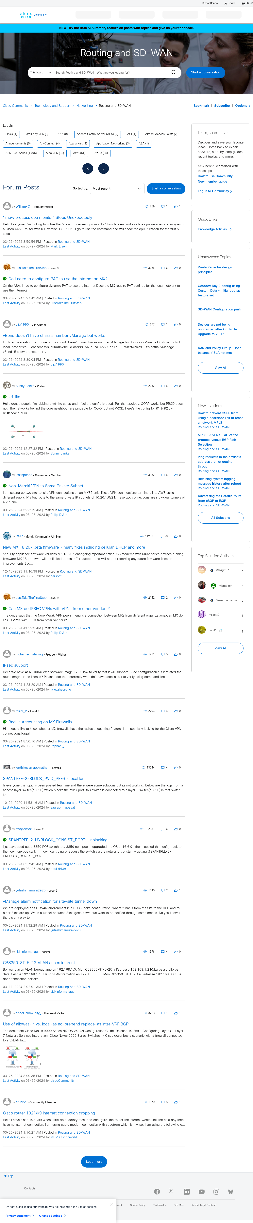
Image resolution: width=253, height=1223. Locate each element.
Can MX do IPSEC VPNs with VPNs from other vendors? (59, 609)
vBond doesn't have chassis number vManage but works (54, 336)
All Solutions (220, 518)
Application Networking (110, 143)
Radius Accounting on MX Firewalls (40, 722)
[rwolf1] (212, 634)
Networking (84, 105)
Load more (94, 1162)
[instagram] (216, 1192)
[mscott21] (211, 619)
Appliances (76, 143)
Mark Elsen (59, 246)
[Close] (111, 1204)
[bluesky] (230, 1191)
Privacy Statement (18, 1215)
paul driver (58, 869)
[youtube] (202, 1192)
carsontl (56, 576)
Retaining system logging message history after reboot (219, 481)
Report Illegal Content (204, 1205)
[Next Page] (103, 168)
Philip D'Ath (59, 515)
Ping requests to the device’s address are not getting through (219, 462)
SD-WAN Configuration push (219, 309)
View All (221, 368)
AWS (76, 153)
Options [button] (241, 105)
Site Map (178, 1205)
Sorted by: (80, 188)
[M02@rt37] (215, 574)
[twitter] (172, 1192)
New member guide (212, 181)
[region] (58, 1211)
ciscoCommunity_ (63, 1080)
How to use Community (215, 176)
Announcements (16, 143)
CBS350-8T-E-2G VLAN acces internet (39, 963)
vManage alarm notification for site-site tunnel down (50, 901)
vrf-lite (14, 397)
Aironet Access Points (159, 134)
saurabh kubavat (63, 807)
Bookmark (201, 105)
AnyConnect (47, 143)
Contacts (29, 1188)
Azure (98, 153)
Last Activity (11, 246)
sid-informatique (63, 991)
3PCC (9, 134)
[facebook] (157, 1192)
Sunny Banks (60, 453)
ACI (129, 134)
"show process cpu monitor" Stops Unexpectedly (47, 218)
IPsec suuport (15, 665)
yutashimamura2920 (66, 930)
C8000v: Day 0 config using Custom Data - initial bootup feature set (219, 291)
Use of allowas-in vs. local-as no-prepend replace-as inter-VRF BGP (66, 1024)
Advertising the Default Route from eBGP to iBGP (219, 498)
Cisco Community (15, 105)
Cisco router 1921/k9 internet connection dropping (49, 1113)
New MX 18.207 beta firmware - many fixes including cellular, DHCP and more (74, 547)
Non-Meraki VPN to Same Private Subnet (45, 486)
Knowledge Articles (213, 229)
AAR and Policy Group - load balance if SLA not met (220, 350)
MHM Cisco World (64, 1137)
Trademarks (159, 1205)
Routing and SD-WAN (74, 241)
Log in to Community (214, 191)
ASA (141, 143)
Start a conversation (205, 72)
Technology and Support (52, 105)
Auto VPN (52, 153)
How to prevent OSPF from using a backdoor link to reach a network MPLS (220, 418)
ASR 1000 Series (16, 153)
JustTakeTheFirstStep (66, 303)
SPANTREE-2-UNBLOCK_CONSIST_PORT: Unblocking (58, 840)
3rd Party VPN (35, 134)
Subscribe (222, 105)
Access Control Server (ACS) (95, 134)
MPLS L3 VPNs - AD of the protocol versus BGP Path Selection (218, 440)
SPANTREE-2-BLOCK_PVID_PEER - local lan (43, 779)
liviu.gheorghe (61, 689)
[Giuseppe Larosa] (219, 603)
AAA (60, 134)
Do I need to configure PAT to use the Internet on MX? (58, 279)
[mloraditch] (216, 590)
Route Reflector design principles (215, 269)
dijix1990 (57, 364)
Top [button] (10, 1176)
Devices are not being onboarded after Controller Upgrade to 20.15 (218, 329)
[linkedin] (187, 1192)
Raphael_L (58, 746)
